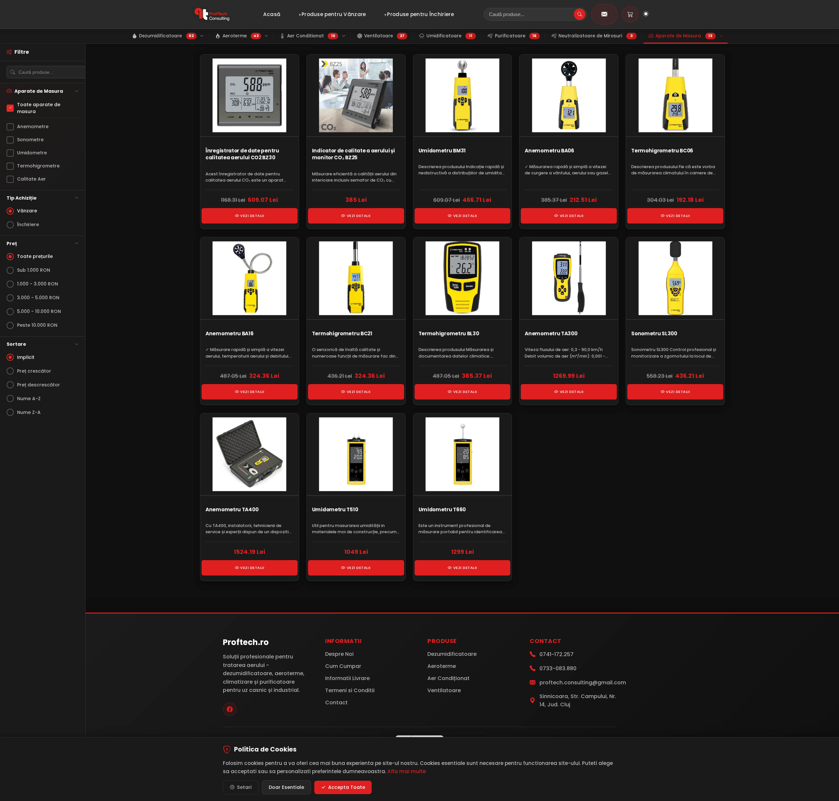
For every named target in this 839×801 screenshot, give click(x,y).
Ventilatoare (444, 690)
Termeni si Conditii (350, 690)
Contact (336, 702)
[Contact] (604, 14)
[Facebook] (230, 709)
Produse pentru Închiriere (420, 14)
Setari (244, 787)
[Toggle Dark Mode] (646, 14)
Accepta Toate (346, 787)
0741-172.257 (556, 654)
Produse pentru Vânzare (334, 14)
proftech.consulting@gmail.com (582, 682)
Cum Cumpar (343, 666)
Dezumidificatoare (452, 654)
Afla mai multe (406, 771)
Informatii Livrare (347, 678)
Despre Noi (339, 654)
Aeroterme (441, 666)
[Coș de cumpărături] (630, 14)
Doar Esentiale (286, 787)
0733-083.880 (557, 668)
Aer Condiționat (448, 678)
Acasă (272, 14)
